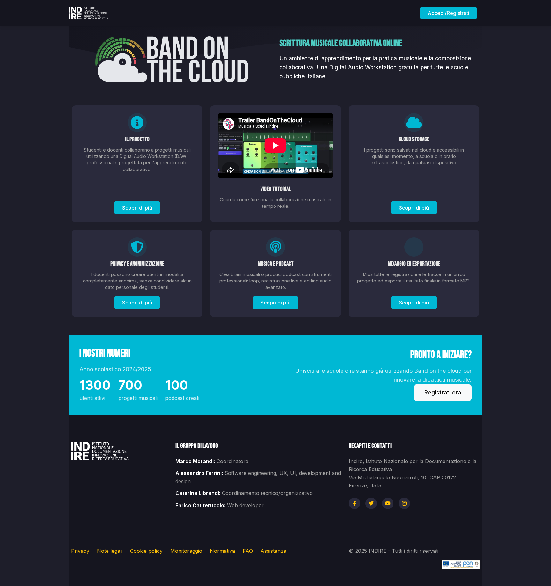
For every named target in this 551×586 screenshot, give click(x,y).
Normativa (222, 551)
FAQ (248, 551)
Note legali (109, 551)
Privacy (80, 551)
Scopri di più (137, 208)
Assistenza (273, 551)
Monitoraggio (186, 551)
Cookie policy (146, 551)
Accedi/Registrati (448, 13)
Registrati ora (442, 392)
